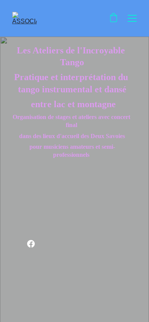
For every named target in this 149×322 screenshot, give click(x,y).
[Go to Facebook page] (31, 244)
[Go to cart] (113, 18)
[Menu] (132, 18)
